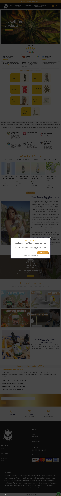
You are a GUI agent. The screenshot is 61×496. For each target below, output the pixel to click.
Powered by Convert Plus (6, 494)
